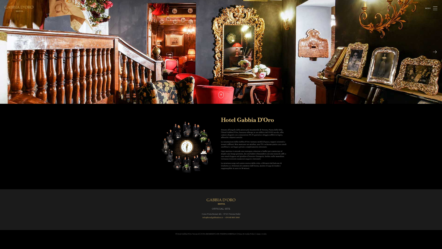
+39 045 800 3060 (232, 217)
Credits (264, 234)
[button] (7, 52)
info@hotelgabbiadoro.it (212, 217)
